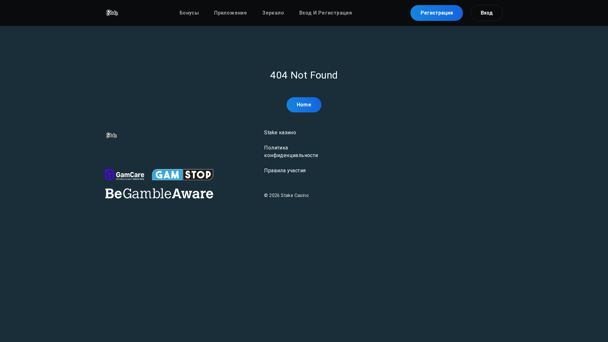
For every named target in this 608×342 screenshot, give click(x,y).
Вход (487, 13)
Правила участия (285, 171)
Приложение (230, 13)
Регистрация (437, 13)
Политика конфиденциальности (291, 151)
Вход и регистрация (325, 13)
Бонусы (189, 13)
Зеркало (273, 13)
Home (304, 105)
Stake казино (280, 133)
